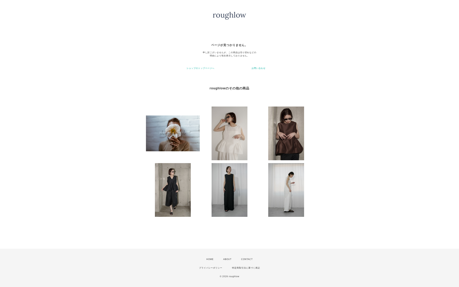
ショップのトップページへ (200, 68)
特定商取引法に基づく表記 (246, 268)
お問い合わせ (259, 68)
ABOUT (227, 259)
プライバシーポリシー (210, 268)
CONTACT (247, 259)
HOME (210, 259)
